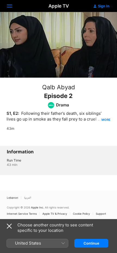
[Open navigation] (13, 6)
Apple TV (58, 6)
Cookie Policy (81, 213)
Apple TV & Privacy (54, 213)
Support (101, 213)
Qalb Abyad (58, 87)
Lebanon (12, 197)
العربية (27, 197)
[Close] (9, 226)
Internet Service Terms (22, 213)
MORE (105, 120)
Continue (91, 243)
